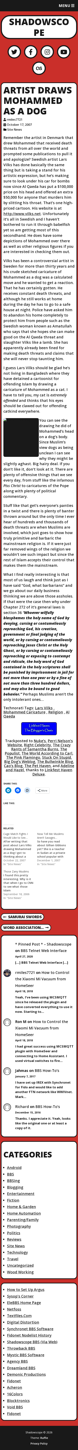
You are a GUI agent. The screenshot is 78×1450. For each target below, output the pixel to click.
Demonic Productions (26, 1374)
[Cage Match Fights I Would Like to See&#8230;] (20, 849)
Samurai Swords (22, 917)
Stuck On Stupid (56, 757)
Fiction (13, 1200)
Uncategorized (20, 1265)
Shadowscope (39, 27)
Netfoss (14, 1309)
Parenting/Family (23, 1219)
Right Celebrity (37, 744)
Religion (55, 712)
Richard (22, 1106)
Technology (17, 1252)
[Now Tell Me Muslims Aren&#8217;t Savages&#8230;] (54, 849)
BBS (10, 1174)
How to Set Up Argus (25, 1289)
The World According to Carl (47, 753)
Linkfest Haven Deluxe (52, 772)
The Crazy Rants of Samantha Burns (41, 747)
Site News (14, 129)
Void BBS (15, 1407)
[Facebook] (30, 52)
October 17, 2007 (19, 125)
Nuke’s (40, 740)
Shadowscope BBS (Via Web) (32, 1341)
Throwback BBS (21, 1348)
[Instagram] (47, 52)
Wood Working (20, 1272)
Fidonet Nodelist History (29, 1335)
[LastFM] (39, 68)
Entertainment (20, 1193)
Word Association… (23, 928)
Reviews (14, 1239)
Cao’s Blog (13, 765)
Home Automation (24, 1213)
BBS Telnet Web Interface (44, 950)
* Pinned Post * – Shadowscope (43, 944)
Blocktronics (18, 1400)
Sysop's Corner (20, 1296)
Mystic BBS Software (25, 1354)
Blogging (15, 1187)
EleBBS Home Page (24, 1302)
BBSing (13, 1180)
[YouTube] (63, 52)
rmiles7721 (15, 119)
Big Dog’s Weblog (19, 761)
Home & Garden (21, 1206)
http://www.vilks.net (22, 213)
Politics (13, 1232)
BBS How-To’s (47, 1070)
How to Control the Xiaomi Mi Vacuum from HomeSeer (42, 979)
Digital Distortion (23, 1322)
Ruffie (44, 1438)
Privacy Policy (39, 1443)
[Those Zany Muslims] (20, 885)
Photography (19, 1226)
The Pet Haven (37, 765)
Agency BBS (17, 1361)
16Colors (15, 1394)
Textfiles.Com (19, 1315)
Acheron (14, 1387)
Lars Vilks (44, 707)
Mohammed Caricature (24, 712)
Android (14, 1167)
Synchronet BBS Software (30, 1328)
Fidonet (14, 1381)
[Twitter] (14, 52)
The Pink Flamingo (23, 757)
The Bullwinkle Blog (55, 761)
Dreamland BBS (21, 1367)
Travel (12, 1259)
